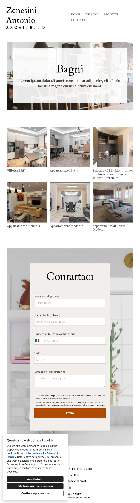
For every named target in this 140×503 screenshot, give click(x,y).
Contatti (78, 20)
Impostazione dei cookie (78, 497)
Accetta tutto (35, 479)
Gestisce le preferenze (35, 493)
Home (75, 14)
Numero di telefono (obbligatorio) (55, 334)
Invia (70, 413)
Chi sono (92, 14)
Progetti (111, 14)
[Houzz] (70, 487)
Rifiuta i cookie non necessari (35, 486)
